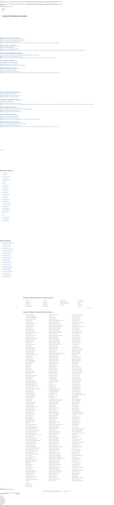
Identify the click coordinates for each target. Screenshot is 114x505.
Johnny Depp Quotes (7, 251)
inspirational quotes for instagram (54, 341)
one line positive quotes (76, 344)
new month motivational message (77, 330)
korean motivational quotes (53, 373)
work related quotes (29, 484)
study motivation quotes (75, 436)
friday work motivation (29, 418)
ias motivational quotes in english (31, 476)
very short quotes (74, 468)
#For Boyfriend (91, 104)
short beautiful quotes (75, 407)
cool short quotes (28, 378)
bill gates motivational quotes (30, 348)
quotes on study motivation (76, 373)
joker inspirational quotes (53, 372)
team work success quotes (76, 450)
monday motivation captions (53, 396)
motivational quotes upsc (53, 477)
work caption (28, 483)
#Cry (6, 65)
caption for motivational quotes (30, 360)
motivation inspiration (52, 409)
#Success (43, 42)
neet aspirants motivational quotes (77, 322)
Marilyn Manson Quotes (7, 262)
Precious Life (2, 5)
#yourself (30, 42)
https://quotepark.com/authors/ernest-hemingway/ (12, 56)
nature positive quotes (75, 320)
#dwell (12, 42)
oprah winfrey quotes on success (77, 348)
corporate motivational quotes (30, 381)
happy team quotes (29, 465)
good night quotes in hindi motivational (32, 459)
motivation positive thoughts (53, 410)
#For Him (75, 104)
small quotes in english (75, 424)
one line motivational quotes (76, 342)
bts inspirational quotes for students (31, 354)
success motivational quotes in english (78, 442)
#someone (33, 57)
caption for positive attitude (30, 362)
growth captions (28, 462)
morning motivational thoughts (53, 402)
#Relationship (53, 57)
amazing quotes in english (30, 329)
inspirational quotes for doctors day (54, 339)
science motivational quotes (76, 402)
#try (18, 111)
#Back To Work (79, 50)
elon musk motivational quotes (30, 394)
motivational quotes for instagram (54, 452)
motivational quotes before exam (54, 443)
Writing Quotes (5, 201)
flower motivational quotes (30, 416)
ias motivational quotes (29, 474)
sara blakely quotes (75, 396)
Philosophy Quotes (6, 179)
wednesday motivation (75, 471)
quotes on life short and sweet (76, 372)
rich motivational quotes (76, 384)
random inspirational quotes (76, 378)
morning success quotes (53, 406)
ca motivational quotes (29, 357)
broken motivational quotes (30, 353)
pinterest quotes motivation (76, 353)
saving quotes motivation (76, 400)
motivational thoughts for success (77, 314)
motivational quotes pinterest (53, 473)
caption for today (28, 366)
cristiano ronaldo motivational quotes (31, 382)
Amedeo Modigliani (81, 301)
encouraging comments (29, 397)
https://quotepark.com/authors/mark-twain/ (11, 49)
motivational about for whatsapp (54, 413)
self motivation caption (75, 405)
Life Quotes (5, 174)
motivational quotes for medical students (55, 456)
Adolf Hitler (27, 303)
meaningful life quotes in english (54, 390)
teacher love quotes (75, 447)
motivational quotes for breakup (54, 447)
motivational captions (52, 419)
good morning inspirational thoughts (31, 431)
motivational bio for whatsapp (53, 418)
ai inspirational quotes (29, 320)
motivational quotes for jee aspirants (54, 453)
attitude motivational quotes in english (32, 332)
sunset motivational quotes (76, 443)
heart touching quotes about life (31, 473)
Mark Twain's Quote (8, 45)
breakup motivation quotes (30, 351)
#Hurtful (48, 57)
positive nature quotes (75, 356)
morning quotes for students (53, 403)
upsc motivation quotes (75, 464)
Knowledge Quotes (6, 217)
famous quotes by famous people (31, 409)
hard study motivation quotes (30, 467)
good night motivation (29, 455)
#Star (10, 42)
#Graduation (4, 119)
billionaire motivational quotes (30, 350)
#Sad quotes (15, 57)
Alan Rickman (45, 301)
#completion (12, 96)
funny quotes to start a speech (30, 419)
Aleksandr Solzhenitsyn (64, 301)
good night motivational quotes (30, 456)
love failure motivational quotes (54, 381)
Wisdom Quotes (6, 187)
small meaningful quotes (76, 422)
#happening (19, 65)
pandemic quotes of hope (76, 351)
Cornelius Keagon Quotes (7, 248)
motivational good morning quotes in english (56, 424)
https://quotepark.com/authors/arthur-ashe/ (11, 118)
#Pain (6, 57)
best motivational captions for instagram (32, 338)
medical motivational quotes (53, 391)
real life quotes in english (76, 382)
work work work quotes (29, 486)
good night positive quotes (30, 458)
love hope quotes (51, 382)
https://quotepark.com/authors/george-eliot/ (11, 71)
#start (12, 50)
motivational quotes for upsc (53, 465)
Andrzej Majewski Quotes (7, 267)
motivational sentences (52, 480)
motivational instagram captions (54, 428)
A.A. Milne (27, 300)
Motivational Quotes (6, 204)
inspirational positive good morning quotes (55, 335)
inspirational (28, 480)
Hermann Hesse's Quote (10, 99)
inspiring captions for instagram (54, 359)
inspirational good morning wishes (54, 322)
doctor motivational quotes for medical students (33, 388)
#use (24, 119)
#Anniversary (49, 104)
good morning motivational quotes (31, 439)
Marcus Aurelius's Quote (9, 38)
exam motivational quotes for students (32, 406)
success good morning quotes (77, 439)
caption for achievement (29, 359)
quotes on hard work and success (77, 370)
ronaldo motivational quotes (76, 385)
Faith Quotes (5, 197)
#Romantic (45, 104)
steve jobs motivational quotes (77, 431)
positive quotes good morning (76, 360)
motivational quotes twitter (53, 476)
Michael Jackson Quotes (7, 266)
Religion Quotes (6, 206)
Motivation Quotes (6, 220)
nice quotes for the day (75, 335)
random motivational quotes (76, 379)
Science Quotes (6, 219)
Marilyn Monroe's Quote (9, 122)
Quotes (4, 183)
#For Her (70, 104)
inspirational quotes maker (53, 345)
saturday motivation (75, 397)
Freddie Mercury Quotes (7, 253)
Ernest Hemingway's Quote (11, 53)
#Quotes (4, 96)
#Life (3, 42)
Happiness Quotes (6, 194)
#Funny (32, 50)
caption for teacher (29, 365)
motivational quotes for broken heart (54, 449)
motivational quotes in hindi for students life (56, 471)
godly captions (28, 422)
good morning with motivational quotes (32, 453)
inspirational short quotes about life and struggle (56, 353)
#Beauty (6, 42)
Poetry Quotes (5, 188)
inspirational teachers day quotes (54, 354)
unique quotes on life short (76, 459)
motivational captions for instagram (54, 421)
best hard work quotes (29, 333)
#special (37, 57)
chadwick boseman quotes (30, 370)
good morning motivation (30, 436)
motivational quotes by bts (53, 445)
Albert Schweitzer (46, 306)
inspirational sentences (52, 351)
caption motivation (28, 369)
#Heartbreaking (21, 104)
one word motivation (75, 345)
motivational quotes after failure (54, 442)
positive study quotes (75, 363)
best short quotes (28, 342)
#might (9, 72)
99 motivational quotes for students (31, 316)
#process (23, 57)
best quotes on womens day (30, 341)
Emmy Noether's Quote (9, 92)
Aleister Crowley (63, 300)
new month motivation (75, 329)
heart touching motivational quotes (31, 471)
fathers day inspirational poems (31, 413)
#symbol (17, 96)
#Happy (23, 65)
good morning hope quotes (30, 425)
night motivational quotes (76, 338)
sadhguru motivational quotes (76, 391)
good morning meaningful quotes (31, 433)
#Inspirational (48, 42)
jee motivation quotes (52, 367)
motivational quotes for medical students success (56, 458)
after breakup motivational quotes (31, 317)
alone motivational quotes (30, 326)
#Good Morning (60, 50)
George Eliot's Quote (8, 68)
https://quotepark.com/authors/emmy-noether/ (11, 95)
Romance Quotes (6, 190)
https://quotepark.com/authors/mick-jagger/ (11, 110)
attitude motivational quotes (30, 330)
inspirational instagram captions (54, 329)
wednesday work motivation (76, 473)
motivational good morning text (54, 425)
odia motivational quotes (76, 341)
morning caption (51, 397)
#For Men (84, 50)
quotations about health (75, 366)
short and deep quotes (75, 406)
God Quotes (5, 181)
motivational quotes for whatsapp (54, 468)
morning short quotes (52, 405)
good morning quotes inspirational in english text (33, 447)
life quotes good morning (53, 378)
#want (21, 111)
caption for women (28, 367)
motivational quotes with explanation (54, 479)
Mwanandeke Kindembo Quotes (9, 243)
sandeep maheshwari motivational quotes (78, 394)
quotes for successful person (76, 367)
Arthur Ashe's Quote (8, 114)
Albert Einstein (45, 304)
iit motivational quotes (29, 477)
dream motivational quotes (30, 393)
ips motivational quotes (52, 365)
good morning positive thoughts (31, 446)
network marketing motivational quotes (78, 326)
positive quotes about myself (76, 357)
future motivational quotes (30, 421)
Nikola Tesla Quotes (6, 264)
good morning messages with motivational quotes (34, 434)
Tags (3, 10)
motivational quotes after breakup (54, 440)
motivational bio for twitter (53, 416)
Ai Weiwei (44, 300)
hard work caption (28, 468)
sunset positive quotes (75, 445)
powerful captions (75, 365)
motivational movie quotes (53, 436)
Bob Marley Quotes (6, 259)
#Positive (57, 42)
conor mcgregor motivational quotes (31, 375)
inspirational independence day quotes (55, 327)
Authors (3, 9)
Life (3, 215)
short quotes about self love (76, 416)
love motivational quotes (53, 385)
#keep (48, 126)
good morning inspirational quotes (31, 428)
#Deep (39, 42)
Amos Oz (79, 303)
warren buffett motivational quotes (77, 470)
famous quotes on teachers (30, 410)
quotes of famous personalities (77, 369)
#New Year (57, 72)
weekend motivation (75, 474)
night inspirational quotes (76, 336)
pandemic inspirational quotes (77, 350)
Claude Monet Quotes (7, 276)
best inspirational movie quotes (31, 335)
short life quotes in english (76, 410)
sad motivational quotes (76, 390)
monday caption (51, 394)
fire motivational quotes (29, 415)
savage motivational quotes (76, 399)
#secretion (8, 50)
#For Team (21, 50)
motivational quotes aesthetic (53, 439)
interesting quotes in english (53, 363)
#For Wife (7, 104)
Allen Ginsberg (80, 300)
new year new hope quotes (76, 333)
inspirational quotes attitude (53, 336)
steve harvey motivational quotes (77, 430)
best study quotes (28, 345)
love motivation (51, 384)
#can (33, 119)
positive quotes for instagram (76, 359)
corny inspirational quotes (30, 379)
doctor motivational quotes (30, 387)
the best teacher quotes (75, 452)
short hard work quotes (75, 409)
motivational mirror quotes (53, 434)
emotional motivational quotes (30, 396)
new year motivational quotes (76, 332)
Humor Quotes (5, 178)
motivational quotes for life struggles (54, 455)
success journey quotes (75, 440)
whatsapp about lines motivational (77, 477)
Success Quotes (6, 211)
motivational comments (52, 422)
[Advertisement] (37, 26)
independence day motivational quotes (32, 479)
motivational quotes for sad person (54, 462)
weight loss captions (75, 476)
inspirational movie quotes (53, 333)
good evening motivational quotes (31, 424)
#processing (28, 57)
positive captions (74, 354)
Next (3, 150)
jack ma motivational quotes (53, 366)
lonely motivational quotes (53, 379)
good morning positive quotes (30, 445)
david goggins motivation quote (31, 384)
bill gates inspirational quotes (30, 347)
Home (3, 8)
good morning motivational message (31, 437)
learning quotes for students (53, 375)
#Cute (65, 50)
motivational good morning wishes (54, 427)
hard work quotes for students (30, 470)
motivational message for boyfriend (54, 431)
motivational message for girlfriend (54, 433)
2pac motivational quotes (30, 314)
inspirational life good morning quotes (55, 330)
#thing (41, 57)
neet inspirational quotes (76, 323)
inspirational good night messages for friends (56, 325)
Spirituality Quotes (6, 210)
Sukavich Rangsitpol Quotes (8, 250)
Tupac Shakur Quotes (7, 244)
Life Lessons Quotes (6, 203)
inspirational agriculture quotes (54, 314)
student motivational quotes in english (78, 433)
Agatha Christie (28, 304)
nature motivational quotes (76, 319)
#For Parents (79, 104)
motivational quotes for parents (54, 461)
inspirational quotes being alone (54, 338)
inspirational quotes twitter (53, 348)
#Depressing (46, 50)
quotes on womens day (75, 375)
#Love (3, 57)
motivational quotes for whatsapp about (55, 470)
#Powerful (73, 50)
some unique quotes (75, 427)
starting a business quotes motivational (78, 428)
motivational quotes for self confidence (55, 464)
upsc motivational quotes (76, 465)
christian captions (28, 373)
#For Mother (85, 104)
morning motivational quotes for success (55, 399)
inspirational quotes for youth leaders (55, 344)
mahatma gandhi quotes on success (54, 388)
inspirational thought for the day (54, 356)
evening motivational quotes (30, 403)
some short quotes (75, 425)
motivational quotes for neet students (55, 459)
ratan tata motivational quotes (76, 381)
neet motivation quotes (75, 325)
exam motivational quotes (30, 405)
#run (19, 42)
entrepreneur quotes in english (30, 402)
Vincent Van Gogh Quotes (7, 271)
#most (20, 57)
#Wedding (62, 104)
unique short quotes (75, 461)
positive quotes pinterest (76, 362)
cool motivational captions (30, 376)
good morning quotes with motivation (31, 449)
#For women (37, 50)
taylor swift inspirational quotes (77, 446)
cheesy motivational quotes (30, 372)
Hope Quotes (5, 195)
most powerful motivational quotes (54, 407)
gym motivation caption (29, 464)
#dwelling (16, 42)
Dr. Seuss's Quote (7, 60)
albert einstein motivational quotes (31, 323)
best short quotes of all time (30, 344)
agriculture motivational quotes (30, 319)
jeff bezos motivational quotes (53, 369)
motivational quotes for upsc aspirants (55, 467)
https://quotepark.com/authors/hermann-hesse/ (12, 103)
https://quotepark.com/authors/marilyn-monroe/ (12, 125)
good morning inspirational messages (32, 427)
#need (16, 111)
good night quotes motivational (30, 461)
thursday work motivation (76, 453)
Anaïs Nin (79, 306)
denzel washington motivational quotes (32, 385)
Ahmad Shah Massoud (29, 306)
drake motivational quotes (30, 391)
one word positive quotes (76, 347)
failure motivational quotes (30, 407)
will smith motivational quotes (76, 479)
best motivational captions (30, 336)
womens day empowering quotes (77, 480)
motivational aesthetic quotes (53, 415)
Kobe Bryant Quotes (6, 260)
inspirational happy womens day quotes (55, 326)
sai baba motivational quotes (76, 393)
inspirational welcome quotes (53, 357)
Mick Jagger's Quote (8, 107)
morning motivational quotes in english (55, 400)
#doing (30, 119)
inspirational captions (52, 317)
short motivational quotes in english (77, 413)
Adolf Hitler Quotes (6, 273)
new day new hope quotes (76, 327)
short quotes (74, 415)
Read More (89, 308)
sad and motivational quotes (76, 388)
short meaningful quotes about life (77, 412)
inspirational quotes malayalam (54, 347)
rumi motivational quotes (76, 387)
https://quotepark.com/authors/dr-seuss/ (10, 64)
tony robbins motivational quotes (77, 455)
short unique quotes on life (76, 419)
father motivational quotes (30, 412)
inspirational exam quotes (53, 319)
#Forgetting (10, 57)
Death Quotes (5, 192)
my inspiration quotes (75, 317)
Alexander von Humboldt (64, 303)
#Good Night (36, 104)
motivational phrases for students (54, 437)
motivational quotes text (52, 474)
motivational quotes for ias (53, 450)
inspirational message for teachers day (55, 332)
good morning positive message (31, 443)
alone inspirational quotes (30, 325)
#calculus (8, 96)
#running (22, 42)
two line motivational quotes (76, 458)
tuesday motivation (75, 456)
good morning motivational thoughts (31, 442)
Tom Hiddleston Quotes (7, 257)
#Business (69, 50)
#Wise (29, 50)
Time (4, 213)
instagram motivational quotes (53, 362)
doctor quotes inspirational (30, 390)
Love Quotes (5, 172)
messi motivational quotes (53, 393)
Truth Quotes (5, 185)
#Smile (3, 65)
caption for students (29, 363)
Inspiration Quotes (6, 199)
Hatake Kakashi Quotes (7, 275)
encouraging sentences (29, 399)
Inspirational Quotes (6, 176)
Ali (60, 306)
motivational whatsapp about (76, 316)
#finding (9, 111)
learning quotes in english (53, 376)
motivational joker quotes (53, 430)
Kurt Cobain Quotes (6, 246)
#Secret (3, 50)
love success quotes (52, 387)
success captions (74, 437)
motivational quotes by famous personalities (56, 446)
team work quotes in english (76, 449)
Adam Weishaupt (28, 301)
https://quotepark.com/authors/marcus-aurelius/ (12, 41)
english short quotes (29, 400)
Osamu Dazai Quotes (7, 269)
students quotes (74, 434)
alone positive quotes (29, 327)
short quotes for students (76, 418)
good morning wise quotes (30, 452)
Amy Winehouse (80, 304)
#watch (26, 42)
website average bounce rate (65, 491)
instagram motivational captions (54, 360)
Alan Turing (45, 303)
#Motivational (35, 42)
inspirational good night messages (54, 323)
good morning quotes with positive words (32, 450)
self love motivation (75, 403)
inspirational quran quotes (53, 350)
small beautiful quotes (75, 421)
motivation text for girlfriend (53, 412)
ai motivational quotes (29, 322)
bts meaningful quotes (29, 356)
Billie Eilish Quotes (6, 255)
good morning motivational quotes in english (33, 440)
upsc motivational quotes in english (77, 467)
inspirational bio (51, 316)
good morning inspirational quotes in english (33, 430)
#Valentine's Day (56, 104)
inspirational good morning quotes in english (56, 320)
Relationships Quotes (7, 208)
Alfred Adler (62, 304)
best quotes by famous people (30, 339)
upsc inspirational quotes (76, 462)
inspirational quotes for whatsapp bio (55, 342)
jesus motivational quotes (53, 370)
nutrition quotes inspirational (76, 339)
